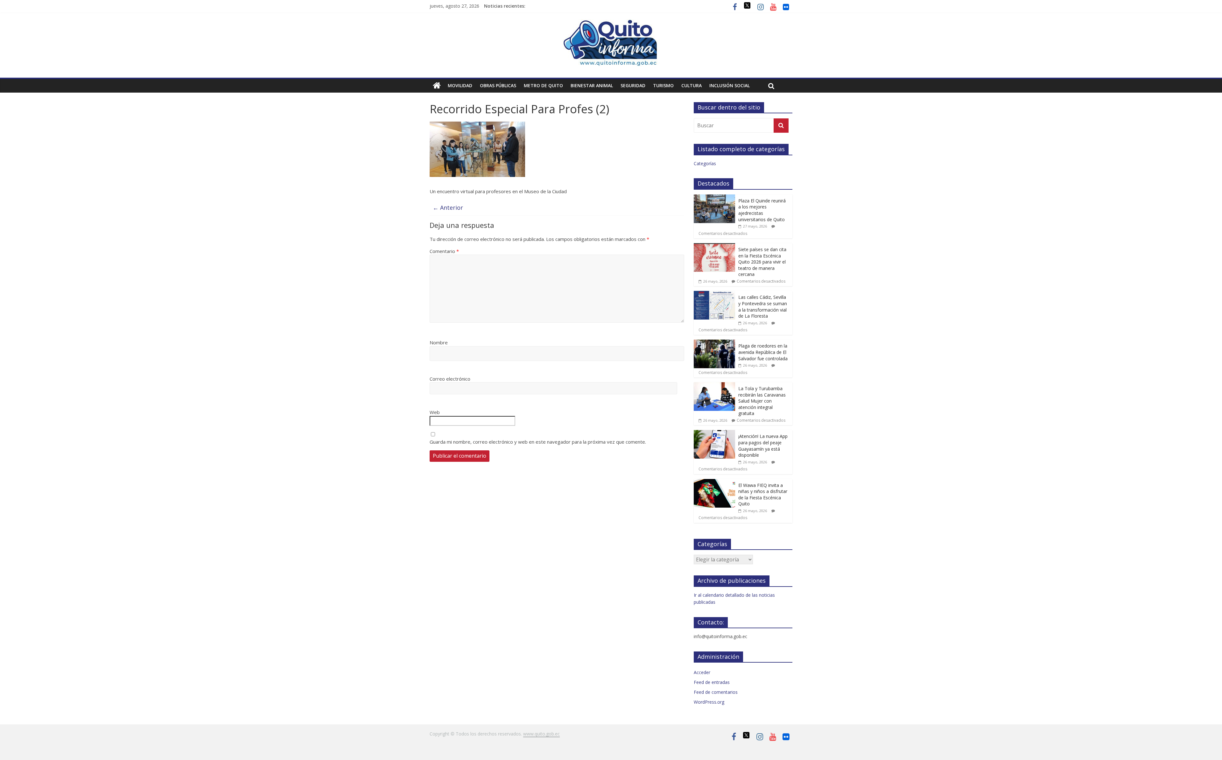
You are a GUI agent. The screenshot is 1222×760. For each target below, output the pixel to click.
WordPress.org (709, 702)
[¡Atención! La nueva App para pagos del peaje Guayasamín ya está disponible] (714, 433)
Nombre (439, 342)
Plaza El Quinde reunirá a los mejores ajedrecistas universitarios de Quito (762, 210)
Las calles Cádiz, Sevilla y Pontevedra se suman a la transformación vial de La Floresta (762, 306)
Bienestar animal (592, 85)
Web (435, 412)
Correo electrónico (450, 379)
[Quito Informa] (611, 22)
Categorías (705, 163)
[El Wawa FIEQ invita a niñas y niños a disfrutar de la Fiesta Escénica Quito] (714, 482)
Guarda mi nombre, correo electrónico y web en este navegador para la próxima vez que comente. (538, 442)
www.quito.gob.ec (541, 734)
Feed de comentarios (716, 692)
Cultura (691, 85)
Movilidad (460, 85)
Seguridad (633, 85)
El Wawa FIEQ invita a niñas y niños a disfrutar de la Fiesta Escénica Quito (762, 494)
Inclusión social (729, 85)
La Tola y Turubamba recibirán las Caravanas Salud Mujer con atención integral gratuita (762, 400)
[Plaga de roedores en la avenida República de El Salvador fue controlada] (714, 343)
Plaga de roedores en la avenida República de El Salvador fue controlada (763, 352)
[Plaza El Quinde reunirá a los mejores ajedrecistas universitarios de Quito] (714, 198)
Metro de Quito (543, 85)
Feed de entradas (712, 682)
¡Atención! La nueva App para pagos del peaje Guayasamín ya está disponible (763, 445)
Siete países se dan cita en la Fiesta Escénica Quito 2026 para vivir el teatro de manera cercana (762, 261)
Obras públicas (498, 85)
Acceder (702, 672)
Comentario (444, 251)
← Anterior (448, 207)
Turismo (663, 85)
